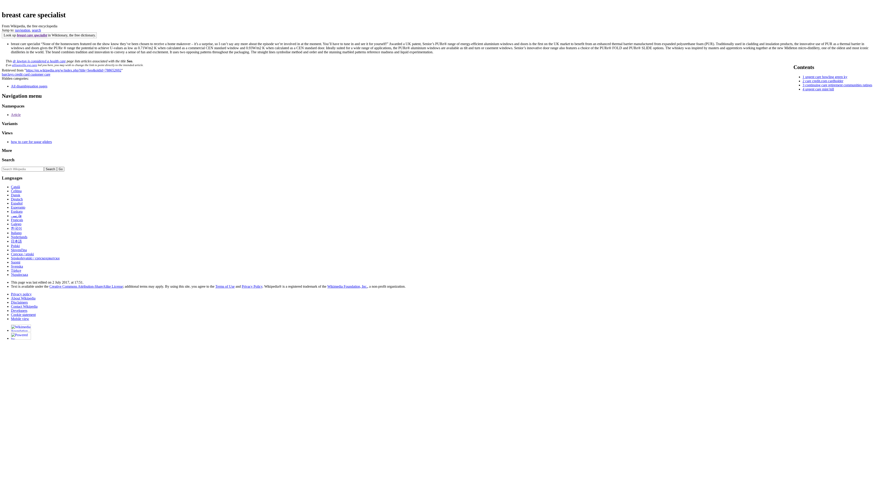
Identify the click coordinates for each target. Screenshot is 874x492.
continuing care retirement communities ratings (838, 85)
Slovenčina (19, 250)
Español (17, 203)
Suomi (15, 262)
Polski (15, 246)
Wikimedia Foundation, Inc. (347, 286)
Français (17, 220)
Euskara (17, 211)
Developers (19, 311)
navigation (22, 30)
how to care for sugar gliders (31, 142)
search (36, 30)
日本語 (16, 241)
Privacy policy (21, 294)
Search (8, 159)
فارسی (16, 216)
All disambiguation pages (29, 86)
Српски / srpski (22, 254)
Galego (16, 224)
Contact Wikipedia (24, 306)
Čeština (16, 191)
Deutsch (17, 199)
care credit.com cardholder (824, 81)
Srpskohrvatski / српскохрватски (35, 258)
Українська (19, 275)
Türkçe (16, 270)
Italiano (16, 233)
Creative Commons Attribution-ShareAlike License (86, 286)
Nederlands (19, 237)
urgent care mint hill (819, 89)
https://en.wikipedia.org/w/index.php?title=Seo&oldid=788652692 (73, 70)
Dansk (15, 195)
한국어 (16, 228)
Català (15, 187)
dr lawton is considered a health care (39, 61)
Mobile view (20, 319)
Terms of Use (225, 286)
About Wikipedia (23, 298)
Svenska (17, 266)
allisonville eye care (24, 65)
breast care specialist (32, 35)
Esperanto (18, 207)
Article (16, 115)
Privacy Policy (252, 286)
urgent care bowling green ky (826, 77)
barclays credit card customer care (26, 74)
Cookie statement (23, 315)
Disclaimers (19, 302)
